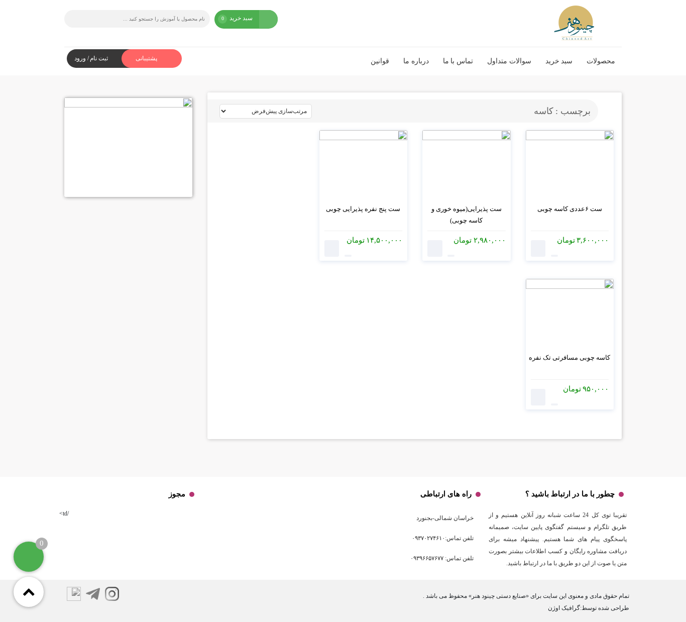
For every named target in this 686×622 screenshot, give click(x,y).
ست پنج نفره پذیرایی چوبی (363, 209)
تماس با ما (458, 61)
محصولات (601, 61)
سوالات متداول (509, 61)
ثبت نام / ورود (91, 58)
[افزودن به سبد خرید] (538, 248)
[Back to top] (29, 592)
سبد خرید (559, 61)
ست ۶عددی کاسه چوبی (569, 209)
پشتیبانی (147, 58)
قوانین (380, 61)
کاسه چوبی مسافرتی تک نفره (569, 357)
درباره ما (416, 61)
